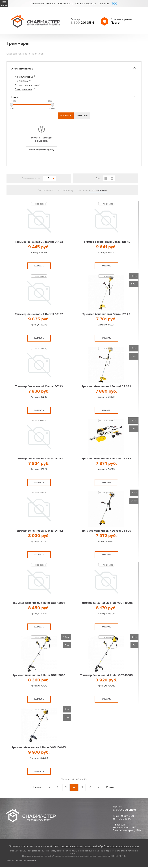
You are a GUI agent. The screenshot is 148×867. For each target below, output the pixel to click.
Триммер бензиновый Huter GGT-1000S (106, 603)
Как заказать (65, 3)
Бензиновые (22, 81)
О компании (37, 3)
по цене (83, 190)
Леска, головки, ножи (27, 85)
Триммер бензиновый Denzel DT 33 (39, 386)
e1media (31, 860)
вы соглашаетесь (71, 846)
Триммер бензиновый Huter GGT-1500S (106, 675)
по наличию (99, 190)
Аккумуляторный (24, 77)
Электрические (23, 89)
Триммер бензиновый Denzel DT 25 (106, 314)
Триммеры (38, 53)
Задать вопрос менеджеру (41, 150)
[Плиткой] (112, 178)
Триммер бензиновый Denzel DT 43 (39, 458)
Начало (37, 787)
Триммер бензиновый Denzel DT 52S (106, 530)
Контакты (104, 3)
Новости (50, 3)
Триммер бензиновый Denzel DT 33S (106, 386)
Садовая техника (16, 53)
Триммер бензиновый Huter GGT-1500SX (39, 747)
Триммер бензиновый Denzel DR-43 (106, 242)
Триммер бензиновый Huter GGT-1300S (39, 675)
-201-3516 (124, 810)
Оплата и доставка (85, 3)
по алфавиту (65, 190)
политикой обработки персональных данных (111, 846)
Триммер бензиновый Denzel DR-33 (39, 242)
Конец (110, 787)
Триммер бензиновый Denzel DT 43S (106, 458)
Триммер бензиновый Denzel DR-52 (39, 314)
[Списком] (106, 178)
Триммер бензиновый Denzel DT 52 (39, 530)
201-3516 (83, 23)
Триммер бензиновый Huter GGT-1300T (39, 603)
